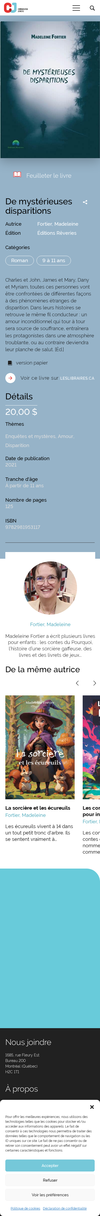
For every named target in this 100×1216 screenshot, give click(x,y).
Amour (65, 436)
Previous (77, 683)
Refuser (50, 1180)
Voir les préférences (50, 1195)
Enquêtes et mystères (30, 436)
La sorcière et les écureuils (37, 808)
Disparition (17, 445)
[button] (92, 1106)
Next (94, 683)
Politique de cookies (25, 1208)
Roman (19, 260)
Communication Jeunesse (16, 8)
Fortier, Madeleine (57, 224)
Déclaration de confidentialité (65, 1208)
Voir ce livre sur (57, 378)
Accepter (50, 1165)
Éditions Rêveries (57, 233)
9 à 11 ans (53, 260)
